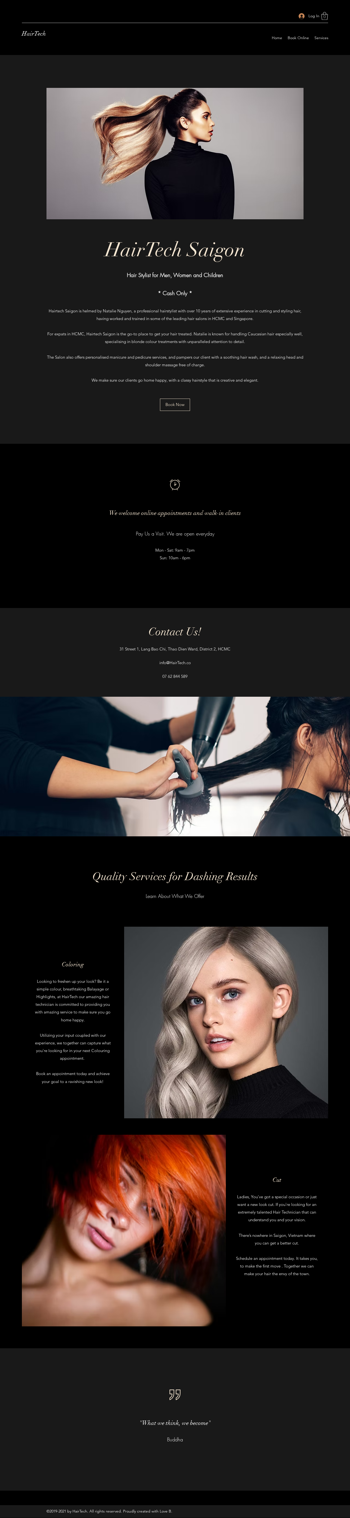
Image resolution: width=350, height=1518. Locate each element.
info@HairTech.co (175, 662)
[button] (324, 16)
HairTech (34, 33)
